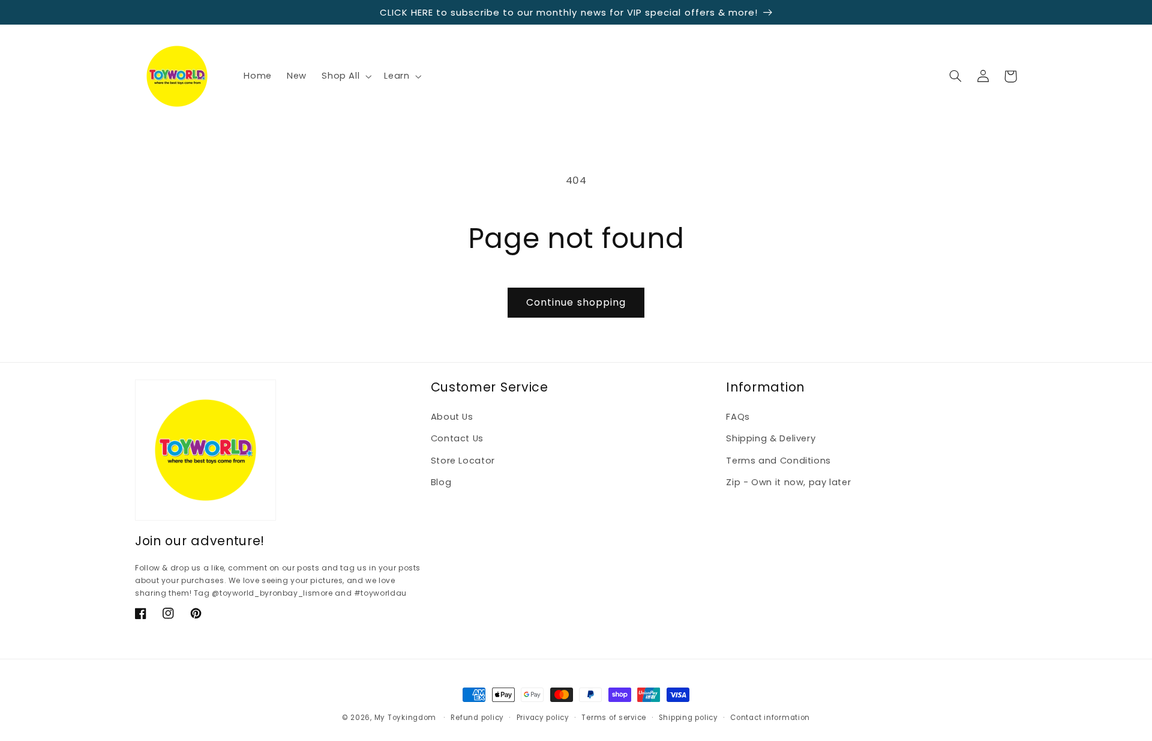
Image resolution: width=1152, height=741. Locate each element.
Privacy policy (543, 717)
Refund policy (477, 717)
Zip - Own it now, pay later (788, 482)
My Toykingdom (405, 717)
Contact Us (457, 438)
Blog (441, 482)
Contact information (770, 717)
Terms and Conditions (778, 461)
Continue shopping (576, 302)
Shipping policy (688, 717)
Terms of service (613, 717)
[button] (345, 76)
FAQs (738, 417)
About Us (452, 417)
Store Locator (463, 461)
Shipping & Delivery (770, 438)
